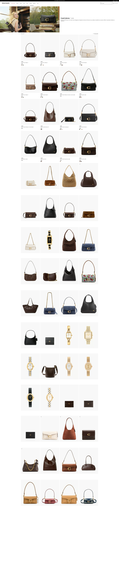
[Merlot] (80, 193)
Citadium (51, 553)
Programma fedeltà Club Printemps (55, 549)
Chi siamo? (51, 547)
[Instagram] (112, 564)
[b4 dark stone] (41, 161)
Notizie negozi (92, 553)
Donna (24, 5)
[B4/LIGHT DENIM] (60, 320)
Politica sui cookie (47, 564)
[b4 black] (41, 129)
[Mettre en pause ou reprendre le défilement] (1, 0)
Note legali (71, 554)
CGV (70, 549)
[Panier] (117, 3)
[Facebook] (111, 564)
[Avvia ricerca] (101, 3)
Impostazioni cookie (54, 564)
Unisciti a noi (52, 556)
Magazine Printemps (93, 552)
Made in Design (52, 554)
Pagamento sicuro (15, 540)
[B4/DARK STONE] (21, 97)
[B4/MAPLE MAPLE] (60, 225)
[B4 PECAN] (80, 161)
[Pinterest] (116, 564)
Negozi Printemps (52, 548)
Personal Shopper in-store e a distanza (95, 549)
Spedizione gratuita (35, 540)
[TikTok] (114, 564)
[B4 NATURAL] (60, 193)
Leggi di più (2, 533)
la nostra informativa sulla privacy (19, 552)
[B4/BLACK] (60, 129)
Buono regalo (92, 548)
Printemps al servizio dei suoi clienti (95, 547)
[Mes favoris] (115, 3)
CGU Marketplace (72, 552)
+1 (24, 97)
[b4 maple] (79, 161)
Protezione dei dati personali (74, 556)
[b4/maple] (60, 161)
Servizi (117, 0)
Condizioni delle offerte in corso (74, 548)
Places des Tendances (53, 552)
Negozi (114, 0)
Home (21, 5)
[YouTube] (117, 564)
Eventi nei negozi (92, 554)
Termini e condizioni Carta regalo (75, 553)
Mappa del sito (60, 564)
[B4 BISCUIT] (22, 97)
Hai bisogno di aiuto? (75, 540)
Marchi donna (27, 5)
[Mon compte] (113, 3)
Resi (52, 540)
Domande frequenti (73, 547)
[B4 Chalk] (21, 193)
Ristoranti (91, 556)
